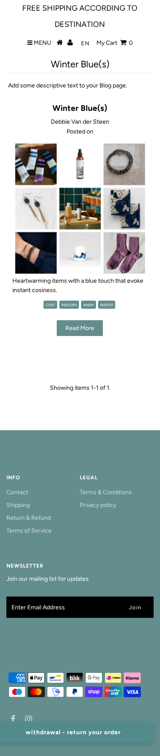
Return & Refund (28, 517)
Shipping (18, 505)
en (85, 43)
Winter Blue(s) (79, 108)
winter (106, 305)
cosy (50, 305)
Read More (79, 328)
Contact (17, 492)
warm (88, 305)
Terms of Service (29, 530)
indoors (69, 305)
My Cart (114, 42)
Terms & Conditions (106, 492)
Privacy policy (98, 505)
